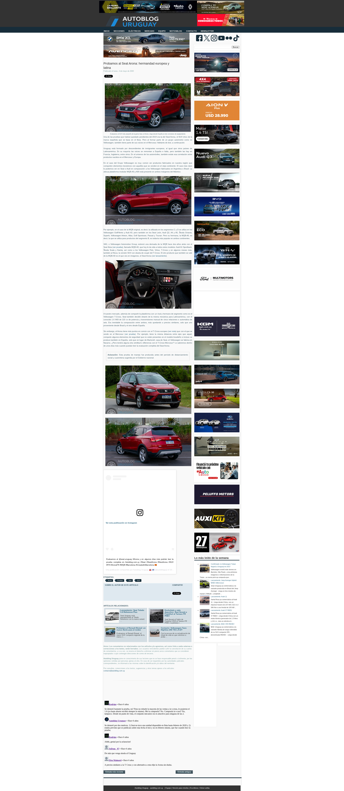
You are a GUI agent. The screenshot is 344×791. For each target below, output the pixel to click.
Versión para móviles (180, 788)
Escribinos (194, 788)
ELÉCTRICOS (134, 31)
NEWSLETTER (207, 31)
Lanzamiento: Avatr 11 (219, 597)
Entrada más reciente (114, 772)
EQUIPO (162, 31)
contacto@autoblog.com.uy (114, 671)
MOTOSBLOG (176, 31)
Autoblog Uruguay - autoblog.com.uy (149, 788)
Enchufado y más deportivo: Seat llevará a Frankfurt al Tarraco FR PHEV (176, 613)
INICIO (107, 31)
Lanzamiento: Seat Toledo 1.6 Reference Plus (132, 611)
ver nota (172, 331)
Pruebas (120, 580)
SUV (138, 580)
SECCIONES (119, 31)
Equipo (168, 788)
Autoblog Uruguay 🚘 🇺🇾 (143, 570)
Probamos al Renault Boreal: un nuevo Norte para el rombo (131, 629)
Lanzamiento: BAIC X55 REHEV (222, 624)
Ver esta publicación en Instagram (121, 523)
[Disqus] (147, 733)
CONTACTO (191, 31)
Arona (110, 580)
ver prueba (117, 247)
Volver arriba (204, 788)
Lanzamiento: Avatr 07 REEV (221, 610)
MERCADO (149, 31)
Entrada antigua (184, 772)
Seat (129, 580)
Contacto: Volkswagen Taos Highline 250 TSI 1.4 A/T (174, 629)
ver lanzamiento (159, 256)
